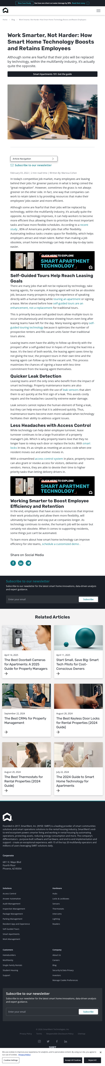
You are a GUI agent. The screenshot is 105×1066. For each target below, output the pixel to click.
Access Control (9, 893)
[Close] (101, 1052)
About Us (56, 955)
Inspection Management (14, 908)
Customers (8, 949)
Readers (56, 924)
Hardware (57, 888)
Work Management (11, 939)
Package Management (13, 914)
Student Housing (10, 970)
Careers (56, 960)
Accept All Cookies (73, 1060)
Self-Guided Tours (11, 929)
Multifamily (8, 960)
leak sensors (71, 390)
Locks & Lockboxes (60, 898)
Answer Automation (12, 898)
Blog (13, 19)
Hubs (54, 893)
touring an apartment (67, 299)
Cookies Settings (11, 1060)
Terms (39, 1033)
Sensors (56, 903)
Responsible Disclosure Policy (59, 1033)
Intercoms (57, 914)
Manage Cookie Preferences (65, 980)
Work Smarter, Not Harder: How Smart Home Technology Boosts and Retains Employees (52, 19)
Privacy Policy (26, 1033)
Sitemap (81, 1033)
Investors (56, 975)
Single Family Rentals (12, 965)
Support (6, 975)
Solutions (7, 888)
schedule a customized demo (60, 544)
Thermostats (58, 908)
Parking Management (12, 919)
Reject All (92, 1060)
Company (57, 949)
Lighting (56, 919)
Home (5, 19)
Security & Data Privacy (63, 970)
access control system (49, 458)
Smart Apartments (11, 934)
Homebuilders (9, 955)
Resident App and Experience (16, 924)
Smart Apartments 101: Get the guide (52, 74)
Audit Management (11, 903)
